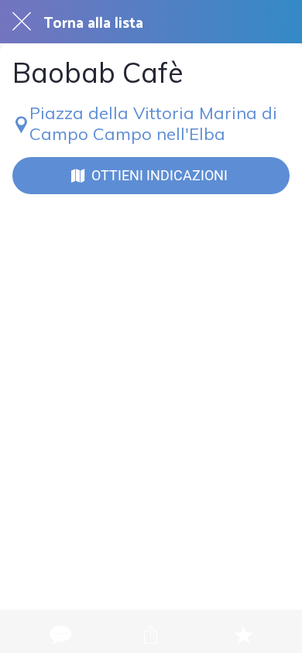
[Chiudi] (21, 21)
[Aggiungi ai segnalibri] (243, 634)
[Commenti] (58, 634)
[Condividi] (151, 634)
